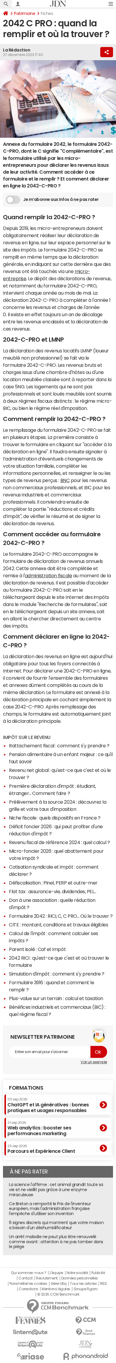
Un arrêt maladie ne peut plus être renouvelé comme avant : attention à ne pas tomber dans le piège (56, 1242)
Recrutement (47, 1278)
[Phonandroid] (85, 1356)
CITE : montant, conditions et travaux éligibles (58, 924)
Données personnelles (79, 1278)
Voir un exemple (94, 1062)
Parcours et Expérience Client (41, 1148)
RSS (103, 1283)
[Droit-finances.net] (85, 1332)
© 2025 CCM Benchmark (58, 1294)
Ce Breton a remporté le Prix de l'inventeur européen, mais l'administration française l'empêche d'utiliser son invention (50, 1209)
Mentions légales (56, 1289)
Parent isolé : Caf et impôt (37, 949)
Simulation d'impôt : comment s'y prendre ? (56, 973)
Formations (26, 1088)
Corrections (28, 1289)
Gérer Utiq (59, 1283)
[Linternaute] (30, 1332)
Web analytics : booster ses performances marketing (39, 1128)
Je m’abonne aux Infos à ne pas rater (61, 199)
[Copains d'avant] (30, 1344)
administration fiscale (48, 575)
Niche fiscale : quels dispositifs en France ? (54, 817)
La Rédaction (16, 50)
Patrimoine (24, 13)
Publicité (98, 1273)
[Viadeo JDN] (85, 1344)
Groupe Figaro (85, 1289)
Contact (25, 1278)
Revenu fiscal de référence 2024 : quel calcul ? (59, 842)
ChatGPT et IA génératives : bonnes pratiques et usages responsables (48, 1105)
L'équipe (56, 1273)
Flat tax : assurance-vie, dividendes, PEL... (52, 891)
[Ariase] (30, 1356)
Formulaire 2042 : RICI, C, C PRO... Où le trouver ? (61, 916)
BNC (65, 480)
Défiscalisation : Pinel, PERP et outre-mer (53, 882)
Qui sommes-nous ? (28, 1273)
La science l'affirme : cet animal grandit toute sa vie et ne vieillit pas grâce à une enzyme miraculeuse (56, 1189)
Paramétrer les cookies (28, 1283)
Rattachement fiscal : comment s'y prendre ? (59, 745)
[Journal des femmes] (30, 1320)
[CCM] (85, 1320)
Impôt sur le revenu (27, 737)
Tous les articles (83, 1283)
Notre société (77, 1273)
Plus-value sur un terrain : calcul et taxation (56, 998)
